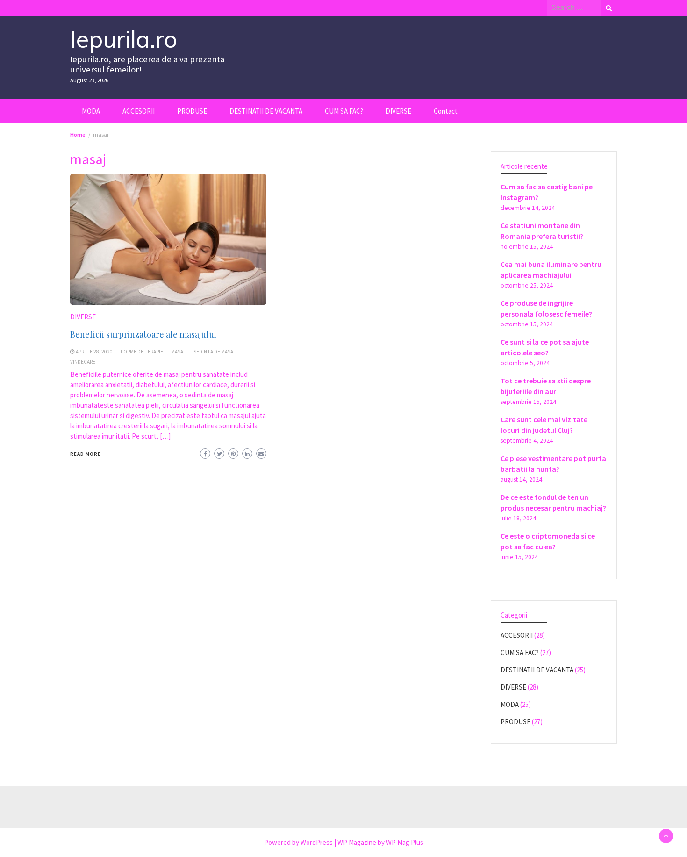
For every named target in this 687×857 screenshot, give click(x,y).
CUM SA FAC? (344, 111)
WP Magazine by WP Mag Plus (380, 842)
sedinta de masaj (214, 351)
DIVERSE (398, 111)
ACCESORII (138, 111)
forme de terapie (142, 351)
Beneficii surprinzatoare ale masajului (143, 334)
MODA (91, 111)
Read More (85, 454)
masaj (178, 351)
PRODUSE (192, 111)
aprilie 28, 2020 (94, 351)
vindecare (82, 362)
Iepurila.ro (123, 39)
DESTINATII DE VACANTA (265, 111)
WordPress (317, 842)
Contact (446, 111)
